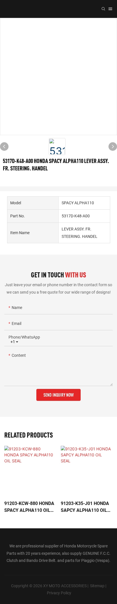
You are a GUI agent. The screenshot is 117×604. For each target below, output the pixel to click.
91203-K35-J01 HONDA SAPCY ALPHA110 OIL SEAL (85, 507)
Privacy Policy (59, 593)
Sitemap (97, 586)
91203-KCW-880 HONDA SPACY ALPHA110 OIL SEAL (29, 507)
